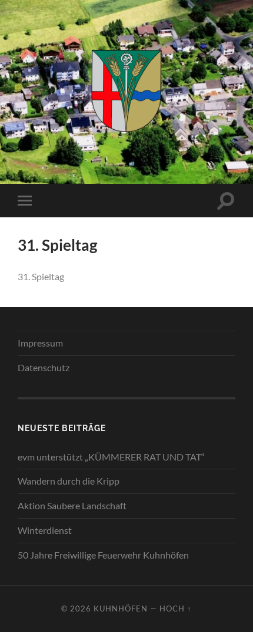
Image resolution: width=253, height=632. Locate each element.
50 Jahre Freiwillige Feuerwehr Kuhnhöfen (103, 554)
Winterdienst (45, 530)
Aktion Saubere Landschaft (72, 505)
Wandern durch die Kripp (68, 480)
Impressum (40, 342)
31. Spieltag (41, 276)
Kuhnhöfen (121, 608)
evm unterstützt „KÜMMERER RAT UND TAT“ (111, 456)
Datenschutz (43, 367)
